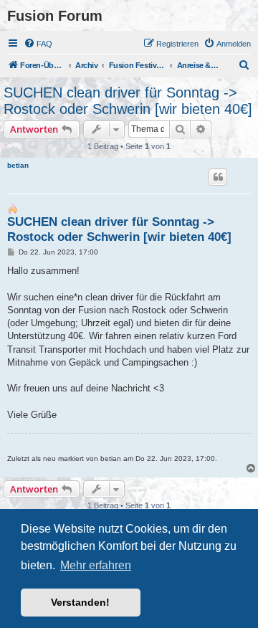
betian (18, 165)
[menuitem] (38, 43)
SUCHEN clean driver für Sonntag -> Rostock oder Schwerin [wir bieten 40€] (128, 101)
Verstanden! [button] (80, 602)
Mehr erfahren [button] (95, 565)
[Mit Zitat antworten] (218, 177)
